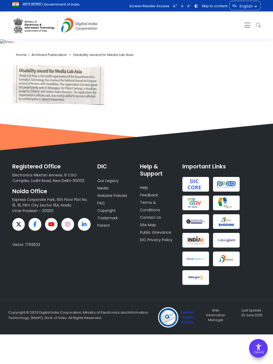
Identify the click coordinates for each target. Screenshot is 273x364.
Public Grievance (155, 232)
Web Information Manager (215, 315)
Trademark (107, 218)
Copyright (106, 210)
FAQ (101, 203)
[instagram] (67, 224)
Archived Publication (49, 54)
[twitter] (18, 224)
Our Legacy (108, 180)
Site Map (148, 225)
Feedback (149, 195)
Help (144, 187)
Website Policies (112, 195)
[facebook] (35, 224)
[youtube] (51, 224)
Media (103, 188)
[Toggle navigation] (247, 25)
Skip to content (214, 6)
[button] (257, 25)
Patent (103, 225)
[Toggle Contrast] (196, 6)
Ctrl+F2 (259, 352)
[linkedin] (84, 224)
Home (21, 54)
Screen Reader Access (149, 6)
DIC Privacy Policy (156, 239)
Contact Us (150, 217)
